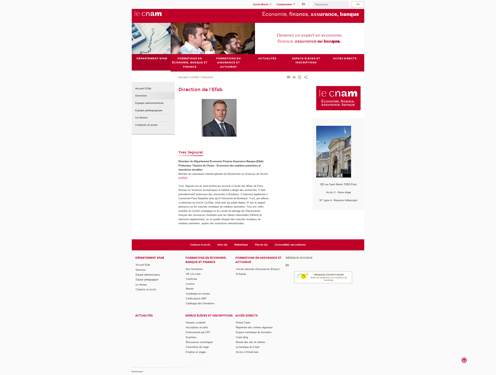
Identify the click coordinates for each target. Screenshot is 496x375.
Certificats (191, 279)
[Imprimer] (288, 78)
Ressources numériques (199, 342)
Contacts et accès (146, 125)
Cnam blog (242, 337)
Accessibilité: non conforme (290, 244)
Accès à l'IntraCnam (247, 352)
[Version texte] (294, 77)
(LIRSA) (182, 178)
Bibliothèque (241, 244)
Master (190, 288)
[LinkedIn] (303, 3)
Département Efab (149, 257)
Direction (207, 77)
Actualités (144, 315)
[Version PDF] (299, 77)
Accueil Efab (143, 88)
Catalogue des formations (200, 303)
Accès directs (246, 315)
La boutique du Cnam (248, 347)
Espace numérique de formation (253, 332)
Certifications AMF (196, 298)
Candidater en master (198, 293)
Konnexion (137, 371)
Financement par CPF (198, 332)
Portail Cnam (243, 322)
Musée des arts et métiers (250, 342)
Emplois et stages (196, 352)
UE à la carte (193, 273)
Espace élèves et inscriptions (209, 315)
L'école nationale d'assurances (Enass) (257, 269)
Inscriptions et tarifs (197, 327)
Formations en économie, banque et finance (205, 260)
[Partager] (305, 78)
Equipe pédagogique (148, 110)
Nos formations (194, 269)
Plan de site (261, 244)
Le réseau (141, 117)
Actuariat (241, 273)
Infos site (222, 244)
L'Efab (195, 77)
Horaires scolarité (195, 322)
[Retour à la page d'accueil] (154, 16)
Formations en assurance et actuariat (258, 260)
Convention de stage (197, 347)
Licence (190, 283)
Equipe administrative (149, 103)
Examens (191, 337)
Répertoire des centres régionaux (254, 327)
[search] (331, 4)
